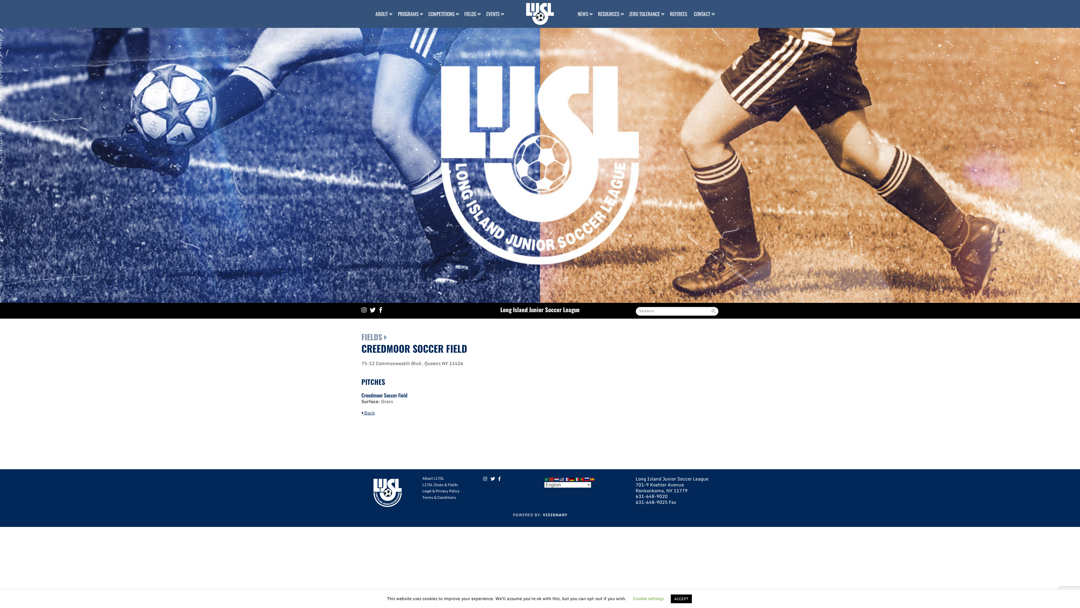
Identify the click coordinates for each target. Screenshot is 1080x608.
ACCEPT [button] (681, 599)
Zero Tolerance (644, 13)
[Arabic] (546, 478)
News (583, 13)
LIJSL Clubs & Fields (440, 485)
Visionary (555, 515)
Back (369, 413)
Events (493, 13)
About (381, 13)
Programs (408, 13)
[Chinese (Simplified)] (551, 478)
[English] (561, 478)
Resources (608, 13)
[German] (572, 478)
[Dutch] (556, 478)
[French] (567, 478)
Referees (678, 13)
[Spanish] (592, 478)
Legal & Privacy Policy (441, 491)
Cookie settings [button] (648, 598)
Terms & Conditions (439, 497)
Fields (470, 13)
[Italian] (577, 478)
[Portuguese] (582, 478)
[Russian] (587, 478)
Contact (702, 13)
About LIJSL (433, 478)
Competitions (441, 13)
